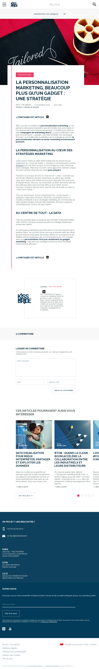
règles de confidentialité (34, 666)
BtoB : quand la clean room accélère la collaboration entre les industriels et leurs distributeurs (71, 459)
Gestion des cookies (11, 655)
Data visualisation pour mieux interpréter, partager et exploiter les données (33, 459)
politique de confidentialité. (49, 622)
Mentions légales (9, 648)
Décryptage (24, 75)
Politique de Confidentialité (14, 652)
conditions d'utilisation (52, 666)
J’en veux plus (25, 496)
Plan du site (7, 659)
